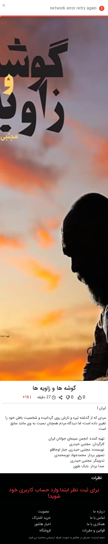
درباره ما (99, 511)
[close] (4, 5)
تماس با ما (97, 518)
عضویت (43, 511)
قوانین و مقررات (93, 530)
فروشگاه (45, 530)
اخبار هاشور (42, 524)
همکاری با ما (96, 524)
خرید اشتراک (41, 518)
